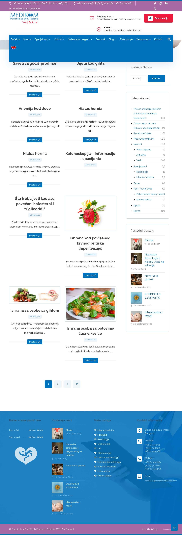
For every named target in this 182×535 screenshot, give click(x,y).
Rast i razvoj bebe (143, 188)
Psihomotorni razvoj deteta (150, 194)
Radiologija (142, 171)
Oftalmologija (104, 453)
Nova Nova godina (75, 465)
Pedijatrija (102, 435)
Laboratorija (104, 471)
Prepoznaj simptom (144, 138)
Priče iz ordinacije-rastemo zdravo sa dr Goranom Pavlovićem (147, 113)
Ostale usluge (104, 475)
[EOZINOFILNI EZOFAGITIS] (136, 298)
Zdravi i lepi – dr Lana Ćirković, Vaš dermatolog (147, 125)
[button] (155, 3)
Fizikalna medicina (107, 466)
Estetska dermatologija (109, 462)
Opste (137, 205)
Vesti (138, 160)
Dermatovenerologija (108, 457)
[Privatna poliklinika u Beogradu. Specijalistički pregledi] (24, 18)
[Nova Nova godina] (136, 279)
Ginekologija (104, 444)
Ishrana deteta (143, 199)
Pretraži (156, 78)
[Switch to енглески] (13, 48)
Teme (136, 183)
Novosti (138, 144)
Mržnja (149, 240)
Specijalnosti (140, 166)
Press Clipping (143, 149)
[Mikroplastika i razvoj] (136, 316)
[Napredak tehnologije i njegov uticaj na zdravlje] (136, 258)
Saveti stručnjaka (142, 133)
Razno (137, 211)
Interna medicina (145, 177)
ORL (100, 448)
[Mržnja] (136, 244)
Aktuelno (141, 155)
